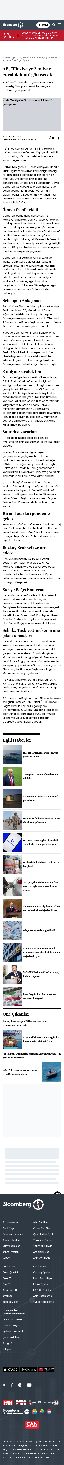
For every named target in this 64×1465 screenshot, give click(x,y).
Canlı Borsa (39, 1266)
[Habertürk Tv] (21, 1403)
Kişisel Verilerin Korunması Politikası (14, 1312)
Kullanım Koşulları (12, 1325)
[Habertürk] (8, 1403)
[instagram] (19, 1385)
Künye (6, 1257)
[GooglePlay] (28, 1369)
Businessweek (10, 1222)
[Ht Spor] (32, 1403)
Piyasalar (24, 57)
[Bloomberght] (13, 25)
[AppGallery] (46, 1369)
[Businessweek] (16, 1412)
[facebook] (12, 1385)
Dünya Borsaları (11, 1246)
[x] (4, 1385)
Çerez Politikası (11, 1337)
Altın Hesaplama (42, 1296)
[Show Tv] (34, 1412)
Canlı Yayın (9, 1228)
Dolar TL (7, 1278)
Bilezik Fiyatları (41, 1284)
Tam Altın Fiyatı (42, 1240)
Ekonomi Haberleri (13, 1234)
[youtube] (29, 1385)
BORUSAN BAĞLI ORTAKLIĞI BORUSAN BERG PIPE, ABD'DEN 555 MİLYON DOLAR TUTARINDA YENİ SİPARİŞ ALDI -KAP (40, 35)
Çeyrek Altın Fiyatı (43, 1234)
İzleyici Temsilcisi (12, 1319)
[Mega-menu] (59, 25)
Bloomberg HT (10, 57)
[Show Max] (49, 1412)
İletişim (7, 1349)
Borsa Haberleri (11, 1240)
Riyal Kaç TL (9, 1296)
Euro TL (7, 1284)
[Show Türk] (42, 1412)
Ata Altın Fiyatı (41, 1252)
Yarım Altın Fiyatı (42, 1246)
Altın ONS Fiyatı (41, 1257)
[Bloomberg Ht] (48, 1403)
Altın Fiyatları (40, 1222)
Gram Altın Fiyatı (42, 1228)
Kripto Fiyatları (11, 1252)
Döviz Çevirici (10, 1272)
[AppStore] (11, 1369)
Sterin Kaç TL (10, 1290)
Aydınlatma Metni (13, 1331)
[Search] (53, 25)
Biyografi (7, 1343)
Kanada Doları (10, 1301)
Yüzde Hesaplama (43, 1301)
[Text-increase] (51, 137)
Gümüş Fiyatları (42, 1272)
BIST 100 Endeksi (42, 1290)
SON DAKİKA (8, 35)
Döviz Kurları (9, 1266)
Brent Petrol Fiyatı (43, 1278)
